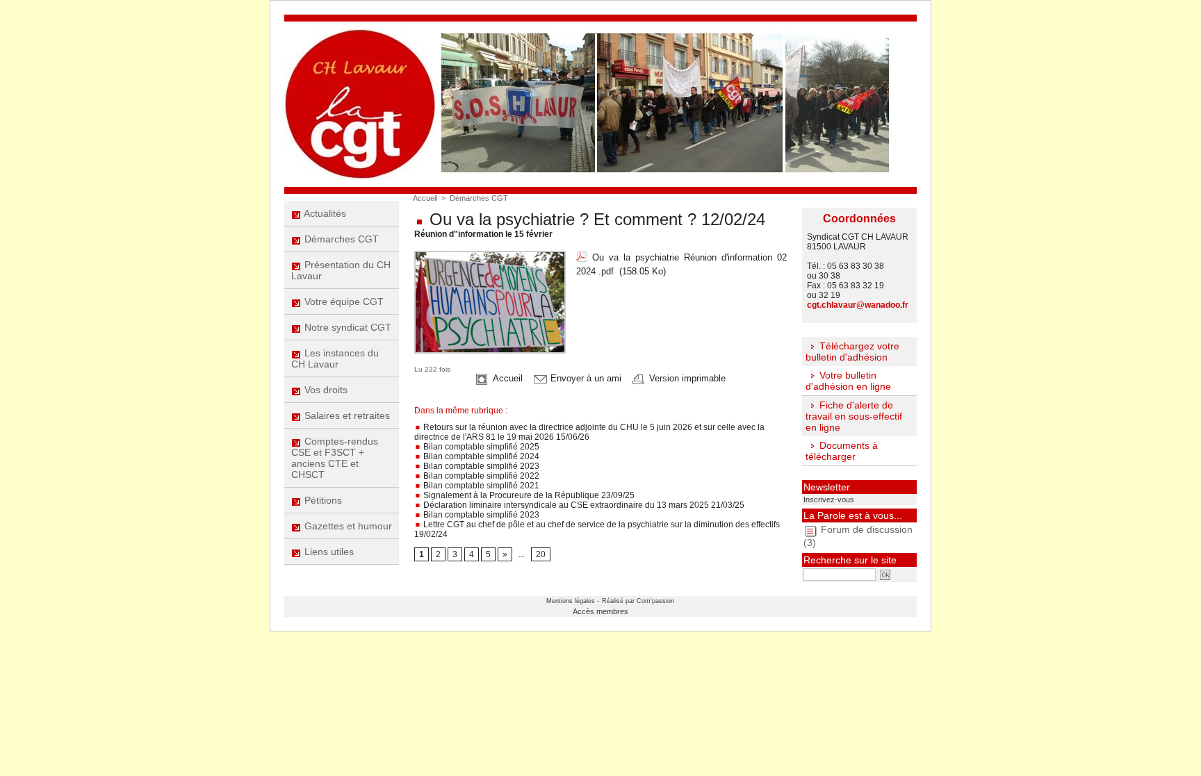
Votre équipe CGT (343, 301)
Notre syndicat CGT (346, 327)
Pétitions (322, 500)
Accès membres (600, 611)
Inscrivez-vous (828, 499)
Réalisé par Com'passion (638, 600)
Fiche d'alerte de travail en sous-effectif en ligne (854, 416)
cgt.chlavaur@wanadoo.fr (857, 305)
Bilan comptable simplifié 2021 (480, 485)
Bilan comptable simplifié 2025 (480, 447)
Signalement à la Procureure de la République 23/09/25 (528, 495)
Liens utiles (328, 551)
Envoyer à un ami (584, 378)
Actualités (324, 213)
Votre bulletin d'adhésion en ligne (848, 381)
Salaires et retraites (346, 415)
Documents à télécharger (842, 451)
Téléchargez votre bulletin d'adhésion (852, 351)
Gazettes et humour (347, 525)
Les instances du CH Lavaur (335, 358)
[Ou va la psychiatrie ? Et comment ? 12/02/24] (490, 255)
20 (541, 554)
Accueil (425, 198)
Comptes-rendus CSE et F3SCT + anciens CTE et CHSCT (334, 458)
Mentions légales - (572, 600)
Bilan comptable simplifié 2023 (480, 466)
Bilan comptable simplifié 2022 (480, 476)
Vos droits (325, 389)
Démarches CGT (340, 239)
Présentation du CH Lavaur (341, 270)
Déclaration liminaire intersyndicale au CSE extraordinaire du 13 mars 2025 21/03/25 (582, 505)
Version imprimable (686, 378)
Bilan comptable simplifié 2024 (480, 456)
